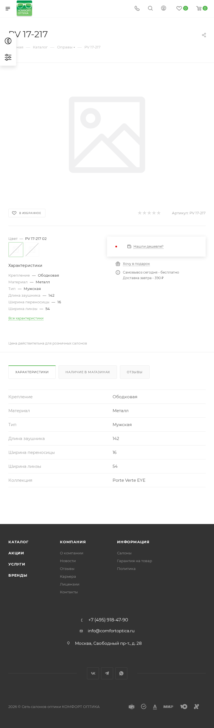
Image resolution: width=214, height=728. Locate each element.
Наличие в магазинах (87, 372)
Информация (133, 542)
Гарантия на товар (134, 561)
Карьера (68, 576)
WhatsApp (121, 673)
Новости (68, 561)
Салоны (124, 553)
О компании (71, 553)
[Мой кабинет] (163, 8)
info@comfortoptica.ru (111, 630)
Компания (73, 542)
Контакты (69, 592)
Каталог (18, 542)
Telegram (107, 673)
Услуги (16, 564)
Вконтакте (93, 673)
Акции (16, 553)
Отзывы (135, 372)
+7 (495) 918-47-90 (108, 620)
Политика (126, 568)
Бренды (17, 575)
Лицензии (69, 584)
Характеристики (32, 372)
